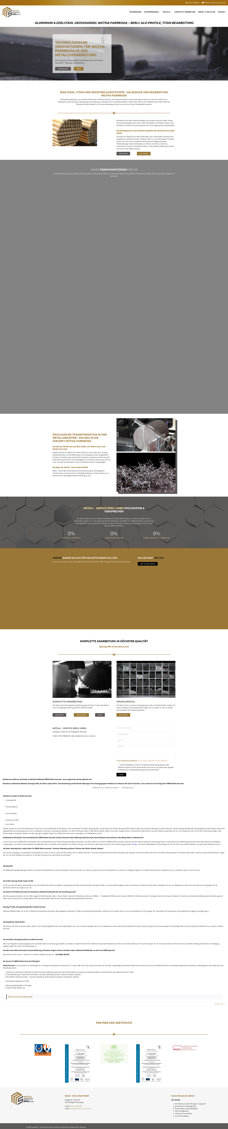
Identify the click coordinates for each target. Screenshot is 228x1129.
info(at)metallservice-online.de (80, 1109)
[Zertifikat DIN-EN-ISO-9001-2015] (78, 1045)
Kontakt (57, 1127)
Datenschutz (74, 1127)
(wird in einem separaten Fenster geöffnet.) (143, 761)
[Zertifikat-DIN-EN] (149, 1045)
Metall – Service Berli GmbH (43, 1127)
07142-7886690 (76, 1106)
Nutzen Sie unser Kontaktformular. (20, 997)
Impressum (65, 1127)
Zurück (217, 1004)
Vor (222, 1004)
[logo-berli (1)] (11, 8)
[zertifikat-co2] (114, 1045)
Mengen (135, 844)
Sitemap (83, 1127)
